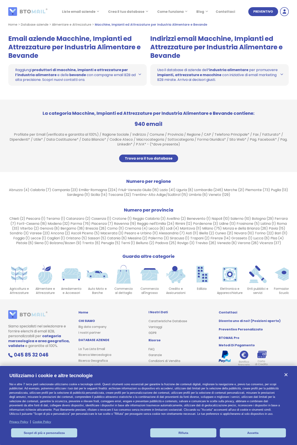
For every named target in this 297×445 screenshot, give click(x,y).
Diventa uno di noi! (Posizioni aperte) (250, 321)
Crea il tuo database (126, 11)
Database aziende (34, 24)
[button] (286, 374)
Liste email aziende (78, 11)
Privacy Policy (18, 421)
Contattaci (225, 11)
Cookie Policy (42, 421)
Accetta (253, 433)
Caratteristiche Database (167, 321)
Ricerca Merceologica (94, 355)
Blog (200, 11)
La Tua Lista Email (91, 349)
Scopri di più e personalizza (44, 433)
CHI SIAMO (86, 321)
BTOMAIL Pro (229, 338)
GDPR (152, 333)
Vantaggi (155, 327)
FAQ (151, 349)
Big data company (92, 327)
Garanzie (155, 355)
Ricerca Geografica (93, 360)
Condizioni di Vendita (164, 361)
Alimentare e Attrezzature (71, 24)
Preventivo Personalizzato (241, 329)
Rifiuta (183, 433)
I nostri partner (89, 332)
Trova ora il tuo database (148, 158)
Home (12, 24)
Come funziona (170, 11)
